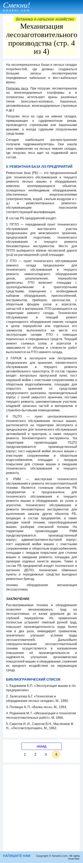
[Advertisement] (41, 808)
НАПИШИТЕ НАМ (16, 856)
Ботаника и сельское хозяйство (45, 19)
